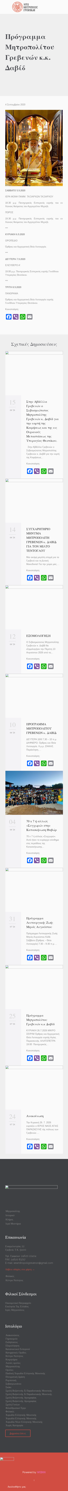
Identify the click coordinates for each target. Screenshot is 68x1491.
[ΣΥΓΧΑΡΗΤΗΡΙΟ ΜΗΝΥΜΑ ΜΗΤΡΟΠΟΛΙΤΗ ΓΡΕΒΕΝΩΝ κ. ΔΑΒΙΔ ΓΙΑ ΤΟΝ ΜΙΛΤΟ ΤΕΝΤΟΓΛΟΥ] (34, 501)
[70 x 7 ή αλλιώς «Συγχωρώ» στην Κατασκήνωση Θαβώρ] (34, 793)
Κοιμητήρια (11, 1359)
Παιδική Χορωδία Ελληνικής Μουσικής (25, 1373)
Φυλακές (10, 1276)
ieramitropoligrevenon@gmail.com (33, 1263)
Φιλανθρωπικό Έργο (16, 1408)
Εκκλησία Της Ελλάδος (17, 1306)
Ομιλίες (9, 1369)
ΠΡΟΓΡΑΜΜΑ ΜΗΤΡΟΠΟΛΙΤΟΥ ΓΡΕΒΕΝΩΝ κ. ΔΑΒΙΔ (42, 728)
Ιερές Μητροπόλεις (14, 1310)
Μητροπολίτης (13, 1211)
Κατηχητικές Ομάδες (16, 1352)
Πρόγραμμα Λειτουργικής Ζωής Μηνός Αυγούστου (39, 922)
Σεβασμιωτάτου (13, 1383)
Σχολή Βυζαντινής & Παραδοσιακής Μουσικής (29, 1390)
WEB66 (41, 1472)
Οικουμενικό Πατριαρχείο (18, 1303)
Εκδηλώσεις (12, 1342)
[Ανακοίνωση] (34, 1088)
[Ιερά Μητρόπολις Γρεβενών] (36, 7)
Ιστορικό (10, 1215)
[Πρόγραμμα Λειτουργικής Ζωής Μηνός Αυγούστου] (34, 890)
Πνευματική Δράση (15, 1376)
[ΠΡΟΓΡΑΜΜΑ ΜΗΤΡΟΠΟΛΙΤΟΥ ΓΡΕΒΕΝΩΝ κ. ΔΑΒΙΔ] (34, 696)
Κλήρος (9, 1219)
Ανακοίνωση (35, 1116)
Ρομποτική (11, 1380)
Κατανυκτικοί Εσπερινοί (18, 1349)
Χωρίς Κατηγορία (14, 1425)
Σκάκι (8, 1387)
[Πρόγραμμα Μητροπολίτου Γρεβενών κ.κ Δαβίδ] (34, 987)
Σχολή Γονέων (13, 1404)
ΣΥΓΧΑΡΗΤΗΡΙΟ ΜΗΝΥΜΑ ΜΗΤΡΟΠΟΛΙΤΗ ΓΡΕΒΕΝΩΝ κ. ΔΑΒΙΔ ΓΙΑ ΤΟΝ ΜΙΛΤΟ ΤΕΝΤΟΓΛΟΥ (41, 540)
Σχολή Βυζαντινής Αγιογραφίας (21, 1397)
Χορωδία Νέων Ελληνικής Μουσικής (24, 1421)
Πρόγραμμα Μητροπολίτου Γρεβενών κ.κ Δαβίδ (40, 1019)
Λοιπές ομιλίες (13, 1363)
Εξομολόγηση (12, 1345)
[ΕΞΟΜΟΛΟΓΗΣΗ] (34, 607)
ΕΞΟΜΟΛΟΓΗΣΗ (38, 636)
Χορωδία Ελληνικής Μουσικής (21, 1415)
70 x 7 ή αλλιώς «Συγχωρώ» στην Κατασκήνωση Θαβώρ (41, 825)
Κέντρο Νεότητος (14, 1280)
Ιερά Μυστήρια (13, 1223)
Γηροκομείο (11, 1338)
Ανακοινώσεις (12, 1335)
